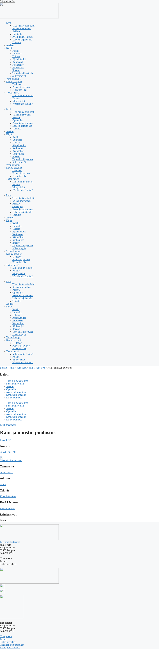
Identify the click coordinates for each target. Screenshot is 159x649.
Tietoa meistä (12, 92)
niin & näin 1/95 (37, 367)
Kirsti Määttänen (8, 425)
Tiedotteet (17, 84)
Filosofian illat (19, 90)
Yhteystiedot (18, 101)
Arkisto (16, 31)
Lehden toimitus (14, 397)
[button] (5, 440)
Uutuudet (17, 53)
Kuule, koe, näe (14, 81)
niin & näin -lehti (18, 367)
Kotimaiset (17, 62)
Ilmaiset (16, 70)
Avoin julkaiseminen (22, 37)
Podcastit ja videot (21, 87)
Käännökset (18, 64)
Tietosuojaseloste (8, 642)
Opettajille (17, 34)
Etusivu (3, 367)
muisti (3, 484)
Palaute (16, 98)
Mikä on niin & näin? (22, 95)
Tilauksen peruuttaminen (12, 644)
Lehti (8, 23)
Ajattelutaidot (19, 59)
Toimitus (16, 42)
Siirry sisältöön (7, 1)
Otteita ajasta (6, 472)
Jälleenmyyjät (19, 76)
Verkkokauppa (13, 78)
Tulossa (16, 56)
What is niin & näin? (22, 103)
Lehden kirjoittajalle (22, 39)
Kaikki (15, 50)
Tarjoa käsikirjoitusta (22, 73)
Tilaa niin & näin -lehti (23, 25)
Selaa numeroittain (21, 28)
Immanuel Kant (7, 508)
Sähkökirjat (18, 67)
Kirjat (9, 48)
